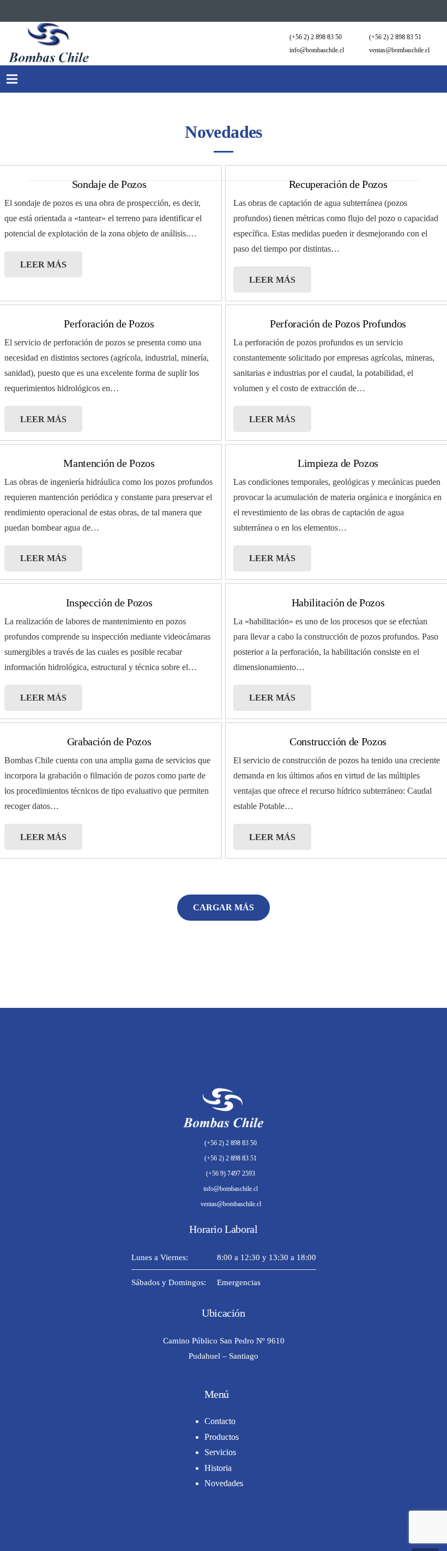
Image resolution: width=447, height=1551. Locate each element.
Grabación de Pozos (109, 741)
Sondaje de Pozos (109, 184)
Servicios (220, 1452)
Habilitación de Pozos (338, 603)
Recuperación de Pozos (338, 184)
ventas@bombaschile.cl (399, 50)
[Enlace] (48, 43)
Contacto (219, 1421)
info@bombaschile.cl (316, 50)
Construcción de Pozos (337, 741)
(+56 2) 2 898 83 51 (395, 37)
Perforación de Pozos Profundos (338, 324)
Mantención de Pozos (109, 463)
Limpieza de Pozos (338, 463)
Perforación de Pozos (109, 324)
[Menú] (11, 79)
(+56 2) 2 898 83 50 (315, 37)
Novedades (223, 1483)
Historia (218, 1468)
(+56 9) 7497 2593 (230, 1173)
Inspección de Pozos (109, 603)
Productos (221, 1436)
